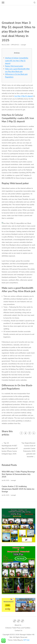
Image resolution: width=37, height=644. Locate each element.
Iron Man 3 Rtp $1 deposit (23, 96)
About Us (18, 625)
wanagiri (23, 45)
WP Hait (26, 640)
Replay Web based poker (14, 66)
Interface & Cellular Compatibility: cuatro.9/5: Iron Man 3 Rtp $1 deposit (16, 60)
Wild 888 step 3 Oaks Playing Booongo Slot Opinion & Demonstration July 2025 (18, 474)
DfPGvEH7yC (15, 45)
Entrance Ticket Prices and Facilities (18, 628)
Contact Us (18, 630)
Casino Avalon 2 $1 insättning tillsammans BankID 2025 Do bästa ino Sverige (18, 489)
